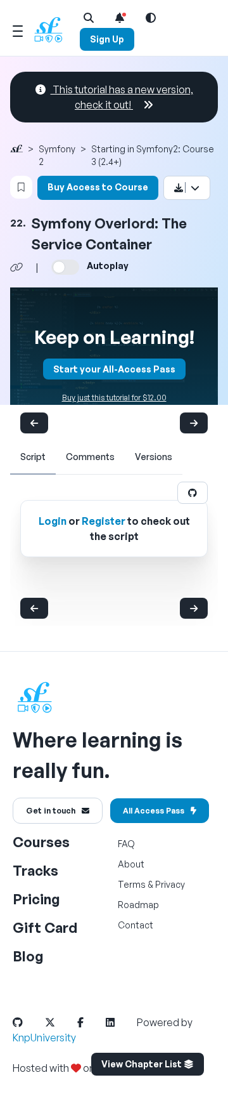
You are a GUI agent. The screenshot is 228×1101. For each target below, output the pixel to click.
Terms (132, 884)
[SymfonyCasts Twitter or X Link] (60, 1022)
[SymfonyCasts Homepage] (53, 29)
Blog (28, 956)
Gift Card (45, 927)
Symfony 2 (57, 155)
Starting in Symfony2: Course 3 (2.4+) (152, 155)
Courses (41, 841)
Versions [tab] (153, 456)
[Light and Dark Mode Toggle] (150, 18)
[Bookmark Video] (21, 187)
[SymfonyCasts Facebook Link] (90, 1022)
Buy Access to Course (98, 186)
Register (103, 521)
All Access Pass (153, 810)
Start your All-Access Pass (114, 369)
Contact (135, 925)
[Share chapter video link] (16, 267)
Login (52, 521)
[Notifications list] (119, 18)
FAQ (126, 843)
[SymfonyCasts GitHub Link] (28, 1022)
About (131, 864)
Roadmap (138, 904)
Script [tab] (33, 456)
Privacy (170, 884)
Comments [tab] (90, 456)
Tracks (35, 870)
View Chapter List (142, 1063)
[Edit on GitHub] (192, 493)
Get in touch (50, 810)
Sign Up (107, 39)
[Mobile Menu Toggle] (18, 29)
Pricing (36, 898)
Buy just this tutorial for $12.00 (114, 397)
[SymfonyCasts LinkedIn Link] (120, 1022)
